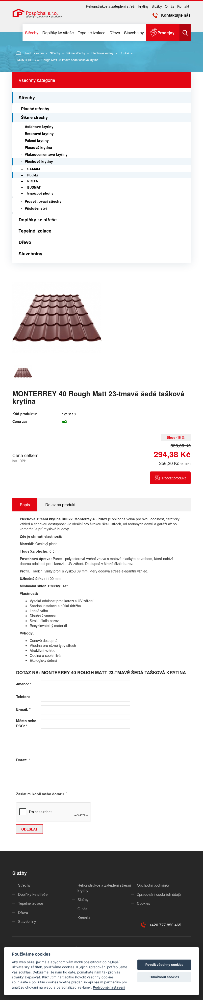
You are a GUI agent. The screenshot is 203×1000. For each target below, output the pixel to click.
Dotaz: (23, 760)
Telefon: (23, 696)
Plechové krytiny (102, 53)
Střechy (31, 32)
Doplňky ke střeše (58, 32)
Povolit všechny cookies (164, 965)
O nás (169, 6)
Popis (25, 504)
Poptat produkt (174, 477)
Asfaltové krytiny (39, 126)
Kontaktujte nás (176, 15)
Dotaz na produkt (60, 504)
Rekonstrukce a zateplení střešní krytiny (117, 6)
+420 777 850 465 (165, 925)
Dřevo (114, 32)
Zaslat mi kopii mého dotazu (40, 793)
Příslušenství (36, 208)
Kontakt (183, 6)
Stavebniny (134, 32)
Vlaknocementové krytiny (46, 154)
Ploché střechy (35, 108)
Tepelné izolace (91, 32)
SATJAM (33, 169)
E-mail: (23, 709)
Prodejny (166, 32)
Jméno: (23, 684)
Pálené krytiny (37, 140)
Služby (157, 6)
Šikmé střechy (75, 53)
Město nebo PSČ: (26, 723)
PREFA (32, 181)
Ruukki (124, 53)
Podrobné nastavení (109, 987)
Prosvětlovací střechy (43, 201)
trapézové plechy (40, 193)
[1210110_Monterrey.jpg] (57, 318)
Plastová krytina (38, 147)
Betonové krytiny (39, 133)
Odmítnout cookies (164, 977)
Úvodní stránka (34, 53)
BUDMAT (34, 187)
